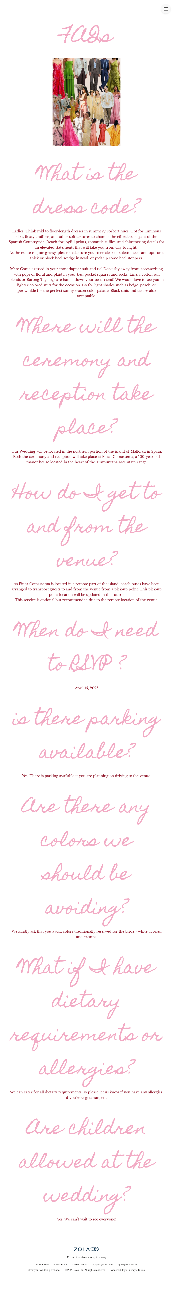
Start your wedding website (44, 1270)
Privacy (132, 1270)
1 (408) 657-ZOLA (127, 1264)
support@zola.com (102, 1264)
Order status (80, 1264)
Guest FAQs (61, 1264)
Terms (141, 1270)
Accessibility (118, 1270)
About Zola (42, 1264)
